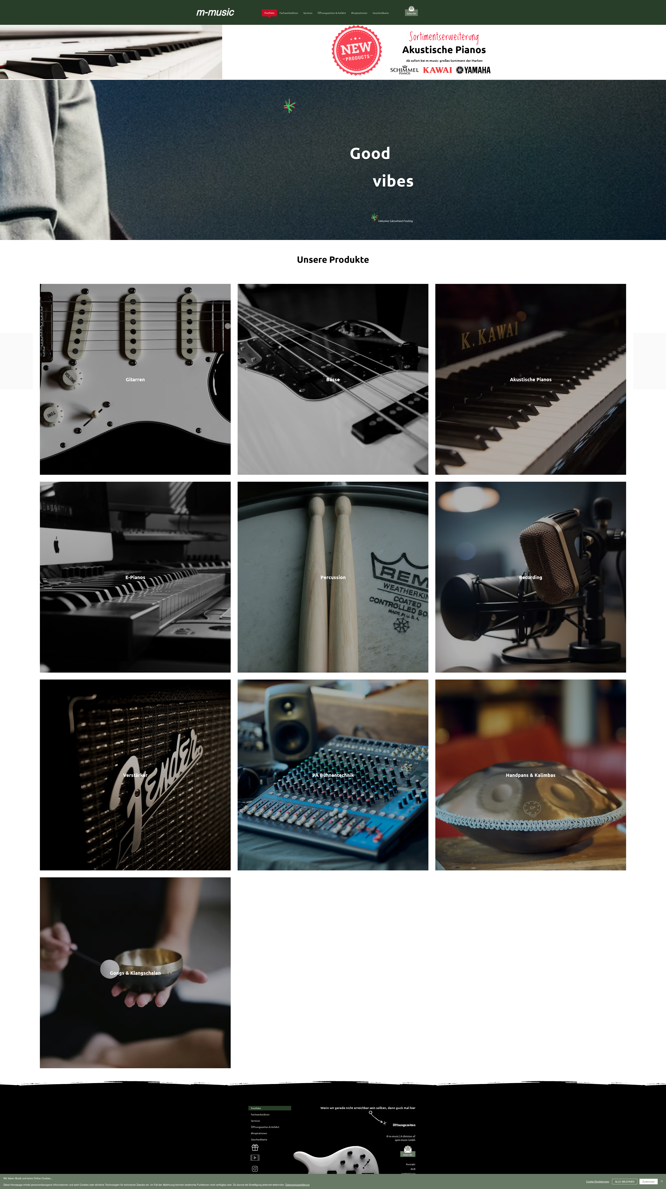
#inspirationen (259, 1133)
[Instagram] (255, 1169)
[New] (255, 1147)
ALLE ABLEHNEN (624, 1181)
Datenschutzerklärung (297, 1184)
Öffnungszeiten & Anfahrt (265, 1126)
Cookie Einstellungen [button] (597, 1181)
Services (255, 1120)
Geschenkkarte (259, 1139)
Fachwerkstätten (260, 1114)
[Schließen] (662, 1181)
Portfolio (256, 1108)
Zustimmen (648, 1181)
